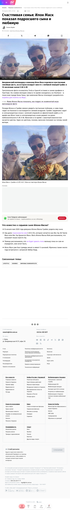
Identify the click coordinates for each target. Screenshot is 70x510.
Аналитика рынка (11, 429)
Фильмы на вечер (32, 411)
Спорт (29, 427)
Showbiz (4, 7)
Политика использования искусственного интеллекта (32, 352)
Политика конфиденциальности (34, 348)
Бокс (28, 429)
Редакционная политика (9, 354)
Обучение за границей (55, 418)
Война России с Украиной (36, 377)
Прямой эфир (10, 384)
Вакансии (49, 351)
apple (20, 490)
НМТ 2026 (51, 413)
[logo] (12, 2)
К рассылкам (58, 450)
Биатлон (29, 436)
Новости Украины (11, 382)
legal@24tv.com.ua (26, 482)
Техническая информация (32, 367)
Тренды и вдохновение (13, 434)
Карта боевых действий (34, 382)
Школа (50, 411)
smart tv (30, 490)
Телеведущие (6, 360)
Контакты (49, 348)
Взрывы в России (32, 394)
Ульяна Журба (10, 27)
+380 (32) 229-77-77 (15, 480)
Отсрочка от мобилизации (56, 391)
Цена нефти (9, 406)
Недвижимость (11, 427)
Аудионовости (10, 389)
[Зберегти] (62, 35)
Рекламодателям (7, 363)
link (37, 339)
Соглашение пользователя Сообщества (32, 361)
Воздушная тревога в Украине (36, 387)
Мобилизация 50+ (53, 384)
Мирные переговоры (33, 384)
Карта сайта (50, 360)
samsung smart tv (41, 490)
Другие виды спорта (33, 439)
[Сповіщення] (68, 2)
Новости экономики (13, 404)
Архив (48, 357)
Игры (48, 363)
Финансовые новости (12, 411)
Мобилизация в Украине (56, 377)
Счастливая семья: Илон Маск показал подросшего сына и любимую (43, 7)
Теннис (29, 434)
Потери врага (31, 396)
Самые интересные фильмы (35, 406)
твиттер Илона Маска (17, 31)
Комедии (29, 414)
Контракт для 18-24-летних (56, 389)
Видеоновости (10, 387)
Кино (28, 404)
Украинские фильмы (33, 409)
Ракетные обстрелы (33, 379)
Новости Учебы (53, 404)
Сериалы (29, 416)
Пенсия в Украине (11, 421)
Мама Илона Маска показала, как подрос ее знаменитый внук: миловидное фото (30, 102)
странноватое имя (19, 233)
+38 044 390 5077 (42, 332)
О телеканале (6, 357)
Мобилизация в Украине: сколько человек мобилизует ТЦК (57, 396)
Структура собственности (54, 354)
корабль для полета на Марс (14, 97)
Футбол (29, 432)
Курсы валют (9, 409)
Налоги (8, 418)
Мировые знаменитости (15, 7)
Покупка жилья (10, 432)
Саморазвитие (52, 416)
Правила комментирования (32, 364)
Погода (8, 392)
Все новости (10, 377)
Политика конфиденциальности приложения (34, 356)
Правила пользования (9, 366)
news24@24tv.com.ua (10, 332)
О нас (4, 348)
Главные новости (11, 379)
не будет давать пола (35, 241)
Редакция (5, 351)
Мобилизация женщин (55, 386)
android (10, 490)
